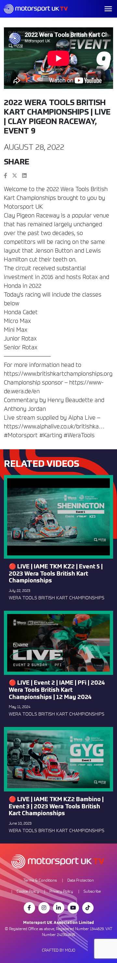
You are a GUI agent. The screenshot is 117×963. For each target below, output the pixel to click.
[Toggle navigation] (108, 9)
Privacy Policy (61, 891)
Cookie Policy (28, 891)
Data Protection (80, 880)
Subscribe (92, 891)
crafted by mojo (58, 950)
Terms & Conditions (40, 880)
